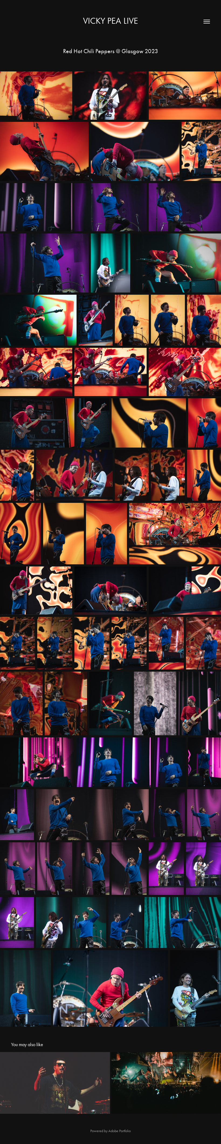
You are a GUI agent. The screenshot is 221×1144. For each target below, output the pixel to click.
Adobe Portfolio (119, 1131)
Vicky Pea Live (110, 20)
